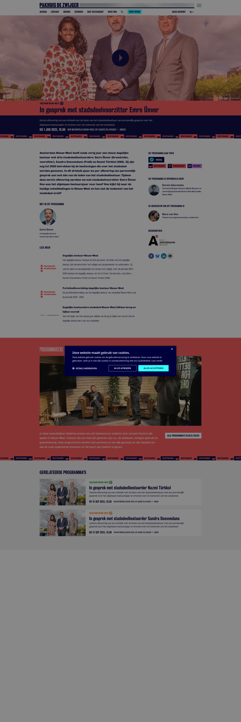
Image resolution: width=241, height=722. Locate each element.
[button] (84, 368)
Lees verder (156, 360)
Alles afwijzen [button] (122, 368)
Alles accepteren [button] (153, 368)
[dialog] (120, 361)
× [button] (172, 349)
